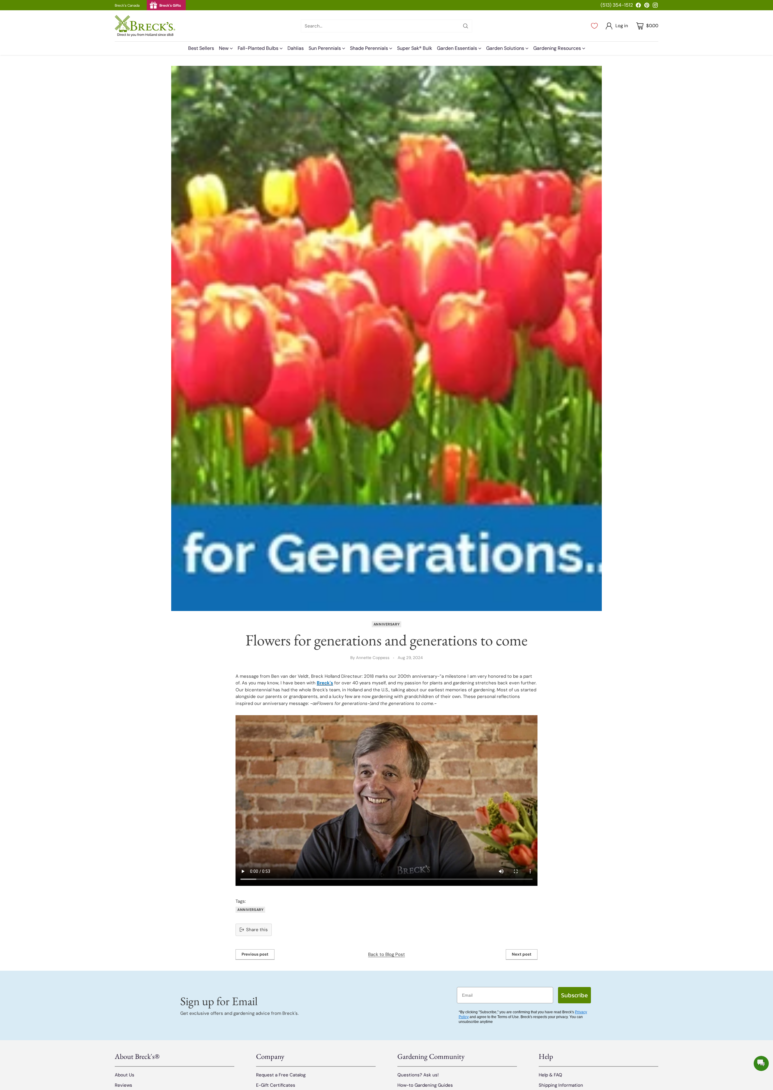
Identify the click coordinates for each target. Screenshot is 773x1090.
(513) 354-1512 (617, 5)
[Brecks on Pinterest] (647, 6)
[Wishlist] (594, 26)
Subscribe (574, 995)
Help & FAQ (550, 1075)
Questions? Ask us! (418, 1075)
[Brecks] (145, 26)
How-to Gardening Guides (425, 1085)
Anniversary (386, 624)
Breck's (325, 683)
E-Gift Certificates (275, 1085)
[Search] (465, 26)
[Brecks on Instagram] (655, 6)
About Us (124, 1075)
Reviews (123, 1085)
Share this (257, 930)
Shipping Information (561, 1085)
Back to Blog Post (386, 954)
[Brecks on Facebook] (638, 6)
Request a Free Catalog (281, 1075)
